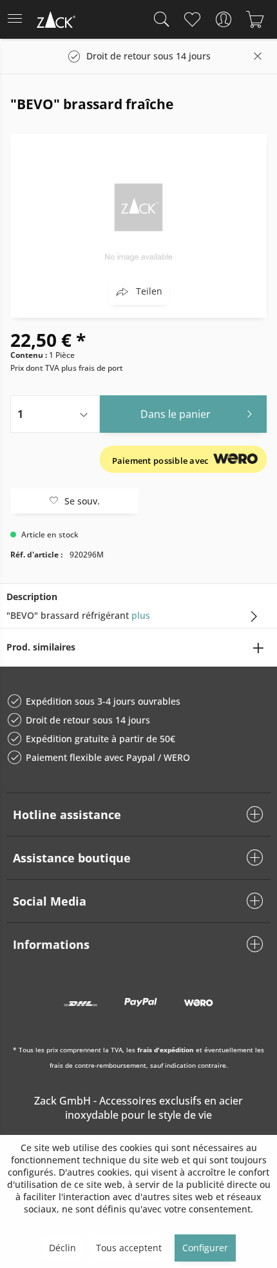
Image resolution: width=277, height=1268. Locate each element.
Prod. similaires (40, 647)
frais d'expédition (165, 1049)
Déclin (62, 1248)
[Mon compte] (223, 19)
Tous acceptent (129, 1248)
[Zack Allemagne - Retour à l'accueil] (54, 21)
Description (31, 596)
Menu (18, 19)
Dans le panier (175, 414)
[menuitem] (18, 19)
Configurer (205, 1248)
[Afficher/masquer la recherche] (158, 19)
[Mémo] (191, 19)
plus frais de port (92, 367)
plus (140, 615)
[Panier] (254, 19)
